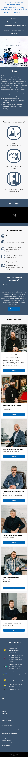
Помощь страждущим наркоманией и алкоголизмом (14, 26)
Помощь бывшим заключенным (14, 30)
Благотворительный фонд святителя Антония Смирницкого (14, 8)
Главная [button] (13, 18)
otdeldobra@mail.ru (6, 740)
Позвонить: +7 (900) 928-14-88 (14, 13)
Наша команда (5, 709)
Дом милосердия (6, 722)
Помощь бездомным (6, 720)
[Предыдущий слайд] (1, 51)
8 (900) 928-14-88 (15, 43)
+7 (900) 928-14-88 (6, 738)
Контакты (14, 33)
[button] (14, 309)
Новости (4, 711)
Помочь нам (4, 713)
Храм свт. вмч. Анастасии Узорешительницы (14, 3)
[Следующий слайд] (26, 51)
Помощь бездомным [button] (13, 22)
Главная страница (6, 706)
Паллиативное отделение (8, 725)
